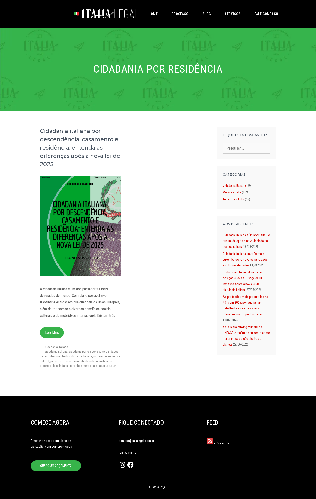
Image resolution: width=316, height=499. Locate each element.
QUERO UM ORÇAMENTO (56, 466)
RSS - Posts (221, 443)
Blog (206, 14)
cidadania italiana (56, 351)
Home (153, 14)
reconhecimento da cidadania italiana (94, 365)
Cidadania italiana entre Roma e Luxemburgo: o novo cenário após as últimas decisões (245, 259)
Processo (180, 14)
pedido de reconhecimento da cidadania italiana (81, 361)
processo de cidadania (54, 365)
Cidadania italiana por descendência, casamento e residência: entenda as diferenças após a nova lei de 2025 (80, 148)
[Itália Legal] (106, 14)
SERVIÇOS (233, 14)
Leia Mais (52, 332)
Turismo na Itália (233, 199)
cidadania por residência (84, 351)
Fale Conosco (266, 14)
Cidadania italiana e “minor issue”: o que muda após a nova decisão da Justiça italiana (246, 240)
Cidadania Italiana (56, 347)
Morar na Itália (232, 192)
